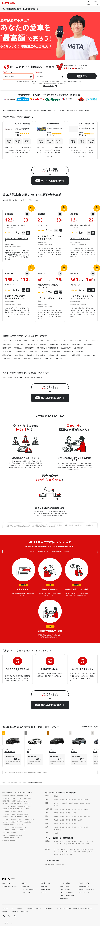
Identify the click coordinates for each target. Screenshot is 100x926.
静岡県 (62, 813)
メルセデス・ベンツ (60, 849)
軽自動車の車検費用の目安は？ (10, 840)
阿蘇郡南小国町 (88, 344)
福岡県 (4, 378)
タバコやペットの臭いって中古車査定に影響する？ (15, 816)
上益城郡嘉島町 (78, 348)
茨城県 (56, 806)
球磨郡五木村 (54, 355)
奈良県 (80, 816)
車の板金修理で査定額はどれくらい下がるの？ (14, 824)
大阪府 (56, 816)
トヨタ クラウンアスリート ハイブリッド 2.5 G (16, 297)
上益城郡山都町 (33, 351)
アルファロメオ (59, 854)
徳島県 (74, 823)
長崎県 (16, 378)
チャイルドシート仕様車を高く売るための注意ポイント (17, 814)
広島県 (62, 820)
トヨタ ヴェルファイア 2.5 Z (16, 239)
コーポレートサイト (7, 908)
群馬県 (82, 803)
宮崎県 (33, 378)
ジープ (74, 852)
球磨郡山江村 (65, 355)
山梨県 (56, 809)
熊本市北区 (58, 359)
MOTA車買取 (14, 782)
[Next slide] (98, 747)
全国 (20, 782)
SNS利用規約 (48, 908)
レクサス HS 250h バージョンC (50, 299)
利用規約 (38, 908)
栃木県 (88, 803)
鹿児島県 (39, 378)
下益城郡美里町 (7, 344)
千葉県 (69, 803)
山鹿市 (41, 341)
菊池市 (48, 341)
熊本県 (21, 378)
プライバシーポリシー (63, 908)
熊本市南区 (27, 359)
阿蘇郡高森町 (29, 348)
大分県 (27, 378)
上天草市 (64, 341)
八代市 (4, 341)
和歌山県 (87, 816)
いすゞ (78, 844)
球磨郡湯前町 (19, 355)
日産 (68, 841)
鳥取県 (68, 820)
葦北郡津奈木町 (68, 351)
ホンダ (74, 841)
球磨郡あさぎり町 (89, 355)
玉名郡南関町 (31, 344)
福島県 (86, 800)
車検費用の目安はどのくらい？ (10, 837)
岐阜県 (68, 813)
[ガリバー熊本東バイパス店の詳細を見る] (82, 140)
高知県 (68, 823)
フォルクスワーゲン (74, 849)
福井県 (86, 809)
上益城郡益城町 (7, 351)
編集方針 (14, 911)
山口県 (80, 820)
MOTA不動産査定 (84, 886)
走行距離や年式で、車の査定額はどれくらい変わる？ (16, 809)
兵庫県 (62, 816)
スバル (86, 841)
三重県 (74, 813)
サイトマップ (24, 911)
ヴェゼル (74, 752)
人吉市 (12, 341)
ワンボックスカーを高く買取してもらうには (14, 827)
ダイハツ (63, 844)
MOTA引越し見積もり (85, 889)
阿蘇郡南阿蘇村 (53, 348)
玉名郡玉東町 (19, 344)
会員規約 (4, 911)
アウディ (90, 849)
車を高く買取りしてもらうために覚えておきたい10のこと (17, 798)
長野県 (62, 809)
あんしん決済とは (48, 86)
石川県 (80, 809)
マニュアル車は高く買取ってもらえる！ (13, 811)
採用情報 (19, 908)
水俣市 (26, 341)
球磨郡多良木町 (7, 355)
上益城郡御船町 (66, 348)
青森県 (56, 800)
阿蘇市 (79, 341)
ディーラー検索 (45, 889)
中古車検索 (44, 886)
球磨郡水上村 (31, 355)
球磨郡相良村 (42, 355)
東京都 (56, 803)
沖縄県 (56, 833)
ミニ (79, 852)
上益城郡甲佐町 (20, 351)
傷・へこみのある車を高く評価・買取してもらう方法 (16, 822)
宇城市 (72, 341)
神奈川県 (63, 803)
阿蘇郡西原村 (41, 348)
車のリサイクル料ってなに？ (10, 832)
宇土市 (56, 341)
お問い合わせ (30, 908)
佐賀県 (10, 378)
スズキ (56, 844)
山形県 (80, 800)
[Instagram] (14, 916)
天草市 (86, 341)
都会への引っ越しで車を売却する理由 (12, 835)
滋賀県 (74, 816)
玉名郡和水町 (54, 344)
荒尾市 (19, 341)
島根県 (74, 820)
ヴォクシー (52, 752)
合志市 (94, 341)
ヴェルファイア (9, 752)
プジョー (91, 852)
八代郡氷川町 (45, 351)
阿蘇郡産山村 (18, 348)
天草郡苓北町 (6, 359)
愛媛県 (56, 823)
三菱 (91, 841)
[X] (9, 916)
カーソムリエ (83, 893)
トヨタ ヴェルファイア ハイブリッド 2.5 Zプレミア (82, 297)
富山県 (74, 809)
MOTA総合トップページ (9, 886)
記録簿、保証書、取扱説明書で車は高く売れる (14, 801)
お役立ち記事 (63, 899)
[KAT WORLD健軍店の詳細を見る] (50, 140)
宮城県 (74, 800)
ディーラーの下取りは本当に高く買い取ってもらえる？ (17, 806)
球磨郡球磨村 (76, 355)
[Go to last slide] (2, 747)
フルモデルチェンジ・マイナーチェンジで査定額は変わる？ (18, 819)
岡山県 (56, 820)
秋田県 (68, 800)
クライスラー (65, 852)
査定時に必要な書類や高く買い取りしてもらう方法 (15, 795)
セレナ (95, 752)
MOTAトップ (5, 782)
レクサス (63, 841)
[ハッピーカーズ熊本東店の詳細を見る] (18, 140)
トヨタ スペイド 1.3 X (80, 238)
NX (28, 752)
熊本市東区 (17, 359)
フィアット (69, 854)
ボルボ (84, 852)
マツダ (80, 841)
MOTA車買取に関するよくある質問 (54, 864)
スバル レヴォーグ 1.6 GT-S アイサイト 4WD (50, 237)
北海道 (56, 796)
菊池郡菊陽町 (76, 344)
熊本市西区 (48, 359)
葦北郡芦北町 (56, 351)
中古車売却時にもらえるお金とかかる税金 (13, 830)
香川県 (62, 823)
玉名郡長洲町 (42, 344)
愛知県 (56, 813)
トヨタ (56, 841)
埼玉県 (76, 803)
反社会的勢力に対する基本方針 (81, 908)
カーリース (44, 893)
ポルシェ (56, 852)
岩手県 (62, 800)
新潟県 (68, 809)
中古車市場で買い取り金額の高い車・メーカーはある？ (17, 803)
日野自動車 (85, 844)
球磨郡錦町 (79, 351)
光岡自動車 (70, 844)
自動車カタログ (64, 886)
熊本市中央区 (38, 359)
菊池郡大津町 (65, 344)
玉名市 (34, 341)
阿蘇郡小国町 (6, 348)
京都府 (68, 816)
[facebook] (3, 916)
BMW (84, 849)
